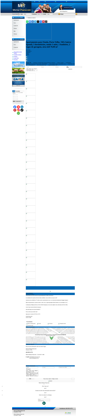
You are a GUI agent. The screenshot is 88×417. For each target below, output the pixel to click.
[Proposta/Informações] (27, 61)
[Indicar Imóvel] (27, 59)
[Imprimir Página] (27, 58)
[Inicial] (21, 11)
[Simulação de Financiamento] (18, 73)
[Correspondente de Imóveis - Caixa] (18, 86)
